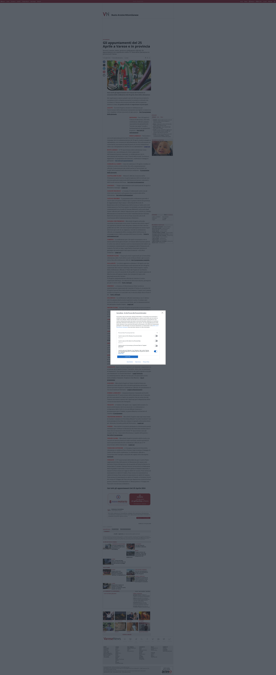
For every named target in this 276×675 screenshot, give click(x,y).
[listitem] (138, 333)
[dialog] (138, 337)
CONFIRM (127, 356)
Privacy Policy (146, 361)
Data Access (138, 361)
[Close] (163, 313)
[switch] (156, 336)
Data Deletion (130, 361)
